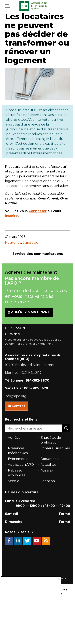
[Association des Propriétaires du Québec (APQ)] (38, 6)
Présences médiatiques (17, 450)
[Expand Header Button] (8, 6)
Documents (50, 459)
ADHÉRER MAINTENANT (30, 312)
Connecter (38, 211)
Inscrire (11, 216)
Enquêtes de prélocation (51, 440)
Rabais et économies (16, 473)
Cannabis (48, 481)
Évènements (18, 459)
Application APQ (21, 465)
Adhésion (15, 438)
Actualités (48, 465)
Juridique (30, 242)
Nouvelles (13, 242)
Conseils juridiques (55, 448)
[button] (66, 428)
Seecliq (13, 481)
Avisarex (47, 470)
